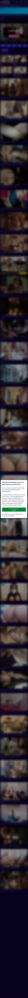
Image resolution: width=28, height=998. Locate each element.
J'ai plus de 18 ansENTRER (14, 509)
